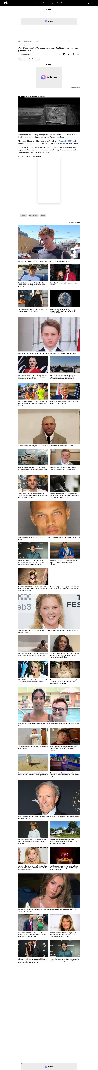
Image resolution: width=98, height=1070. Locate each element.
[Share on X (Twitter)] (68, 54)
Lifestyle (52, 3)
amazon (43, 215)
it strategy (23, 215)
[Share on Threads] (78, 54)
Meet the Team (60, 3)
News (35, 3)
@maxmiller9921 (66, 141)
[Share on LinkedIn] (64, 54)
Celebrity (37, 41)
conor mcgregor (33, 215)
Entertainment (43, 3)
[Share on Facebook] (73, 54)
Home (19, 41)
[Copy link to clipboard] (59, 54)
